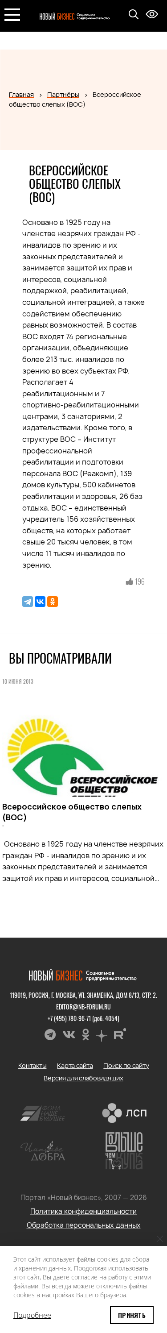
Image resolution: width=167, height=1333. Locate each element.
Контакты (32, 1065)
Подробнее (32, 1315)
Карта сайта (75, 1065)
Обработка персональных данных (84, 1225)
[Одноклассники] (52, 601)
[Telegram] (27, 601)
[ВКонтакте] (40, 601)
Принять (132, 1315)
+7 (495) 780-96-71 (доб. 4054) (83, 1018)
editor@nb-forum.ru (83, 1006)
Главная (21, 94)
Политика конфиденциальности (83, 1211)
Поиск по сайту (126, 1065)
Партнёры (63, 94)
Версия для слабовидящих (83, 1078)
